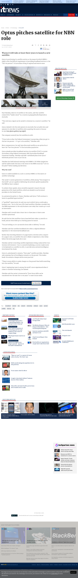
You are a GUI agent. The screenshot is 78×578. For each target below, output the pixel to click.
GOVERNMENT (10, 15)
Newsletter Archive (67, 564)
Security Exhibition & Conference (68, 342)
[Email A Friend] (46, 45)
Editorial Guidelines (45, 564)
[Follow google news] (44, 49)
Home (2, 28)
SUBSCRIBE (71, 15)
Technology (14, 28)
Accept (73, 572)
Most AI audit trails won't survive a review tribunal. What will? (31, 515)
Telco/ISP (21, 28)
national (14, 305)
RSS (76, 564)
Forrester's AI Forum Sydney (68, 319)
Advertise (60, 564)
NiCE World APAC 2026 (68, 324)
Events (56, 315)
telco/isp (9, 308)
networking (29, 305)
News (7, 28)
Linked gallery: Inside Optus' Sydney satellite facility (26, 107)
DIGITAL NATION (29, 15)
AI (22, 15)
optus (41, 305)
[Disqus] (26, 440)
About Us (39, 564)
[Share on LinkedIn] (41, 45)
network (23, 305)
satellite (3, 308)
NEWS (2, 15)
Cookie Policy (54, 574)
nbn (19, 305)
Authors (51, 564)
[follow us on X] (3, 4)
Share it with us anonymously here (29, 288)
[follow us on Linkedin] (1, 4)
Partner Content (9, 315)
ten (13, 308)
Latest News (5, 1)
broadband (8, 305)
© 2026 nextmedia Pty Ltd (12, 564)
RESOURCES (47, 15)
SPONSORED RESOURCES (36, 315)
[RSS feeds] (13, 4)
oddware (36, 305)
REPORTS (38, 15)
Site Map (73, 564)
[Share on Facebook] (38, 45)
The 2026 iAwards (67, 330)
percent (45, 305)
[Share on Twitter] (35, 45)
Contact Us (34, 564)
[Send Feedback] (44, 45)
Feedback (56, 564)
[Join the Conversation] (32, 45)
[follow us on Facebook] (5, 4)
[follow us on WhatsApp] (10, 4)
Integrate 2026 (66, 336)
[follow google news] (7, 4)
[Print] (49, 45)
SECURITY (18, 15)
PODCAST (55, 15)
